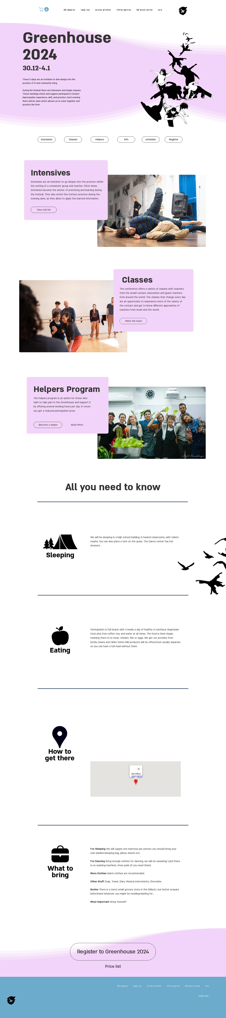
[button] (44, 9)
